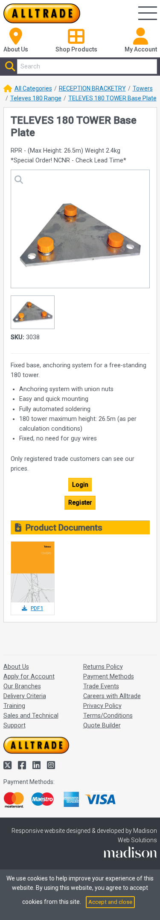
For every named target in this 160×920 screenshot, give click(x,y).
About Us (16, 666)
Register (80, 502)
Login (80, 484)
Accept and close (110, 902)
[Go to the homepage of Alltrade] (41, 13)
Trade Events (101, 686)
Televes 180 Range (35, 98)
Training (14, 706)
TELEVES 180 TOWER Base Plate (112, 98)
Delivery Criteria (24, 696)
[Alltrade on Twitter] (8, 765)
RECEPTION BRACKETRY (92, 88)
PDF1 (37, 608)
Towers (143, 88)
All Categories (33, 88)
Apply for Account (29, 676)
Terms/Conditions (108, 715)
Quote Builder (102, 725)
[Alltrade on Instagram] (51, 765)
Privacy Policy (102, 706)
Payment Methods (108, 676)
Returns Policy (103, 666)
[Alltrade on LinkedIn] (37, 765)
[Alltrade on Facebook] (23, 765)
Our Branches (22, 686)
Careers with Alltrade (112, 696)
